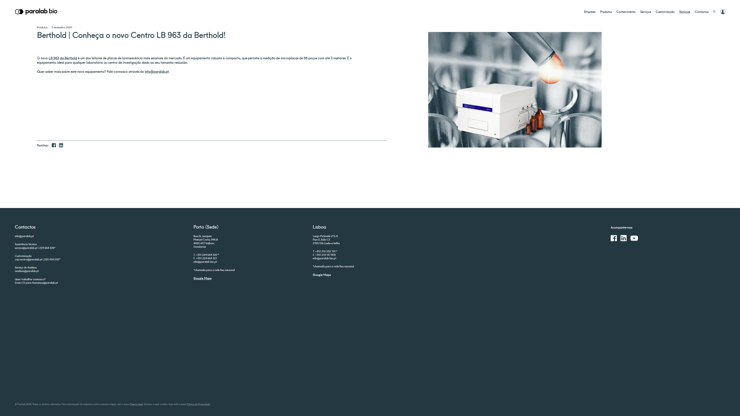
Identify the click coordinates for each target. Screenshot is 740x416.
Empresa (589, 11)
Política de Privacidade (198, 404)
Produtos (606, 11)
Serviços (645, 11)
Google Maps (202, 278)
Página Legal (136, 404)
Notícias (684, 11)
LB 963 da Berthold (63, 57)
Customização (665, 11)
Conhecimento (626, 11)
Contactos (701, 11)
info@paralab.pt (157, 71)
